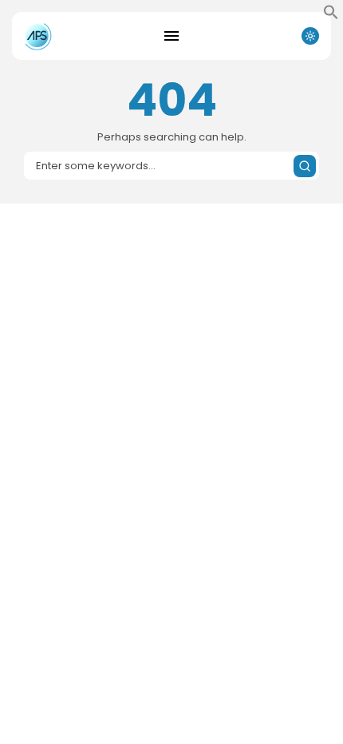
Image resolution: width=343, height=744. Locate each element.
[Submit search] (305, 166)
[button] (331, 16)
